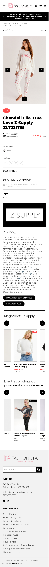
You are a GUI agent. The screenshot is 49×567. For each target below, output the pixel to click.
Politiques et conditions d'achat (19, 545)
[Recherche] (36, 6)
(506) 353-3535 (9, 495)
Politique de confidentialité (16, 549)
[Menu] (4, 6)
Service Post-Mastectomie (16, 524)
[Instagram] (8, 500)
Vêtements (17, 23)
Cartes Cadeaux (11, 538)
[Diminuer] (3, 197)
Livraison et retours (12, 552)
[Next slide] (45, 16)
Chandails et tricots (11, 26)
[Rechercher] (39, 470)
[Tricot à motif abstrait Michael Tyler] (25, 420)
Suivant (41, 30)
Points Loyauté (10, 535)
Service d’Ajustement (13, 521)
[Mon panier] (40, 6)
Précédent (9, 30)
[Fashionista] (24, 459)
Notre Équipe (9, 514)
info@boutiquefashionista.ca (17, 492)
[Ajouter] (9, 197)
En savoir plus (13, 304)
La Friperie (8, 528)
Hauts (26, 23)
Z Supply (14, 134)
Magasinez (7, 23)
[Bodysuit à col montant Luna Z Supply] (25, 350)
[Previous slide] (3, 16)
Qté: (6, 194)
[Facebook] (4, 500)
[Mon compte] (45, 6)
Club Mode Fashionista (14, 531)
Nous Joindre (9, 542)
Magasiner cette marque (19, 298)
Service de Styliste (12, 517)
